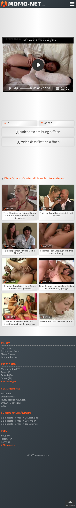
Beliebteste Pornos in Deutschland (19, 417)
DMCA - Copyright (10, 402)
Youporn (5, 435)
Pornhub (5, 441)
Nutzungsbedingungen (13, 399)
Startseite (6, 348)
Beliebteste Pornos (11, 351)
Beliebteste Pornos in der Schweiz (19, 423)
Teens (6, 372)
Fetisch (7, 375)
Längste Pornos (9, 357)
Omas (6, 378)
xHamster (6, 438)
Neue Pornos (8, 354)
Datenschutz (8, 396)
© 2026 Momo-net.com (38, 455)
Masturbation (10, 369)
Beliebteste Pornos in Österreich (18, 420)
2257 (3, 405)
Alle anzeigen (9, 381)
